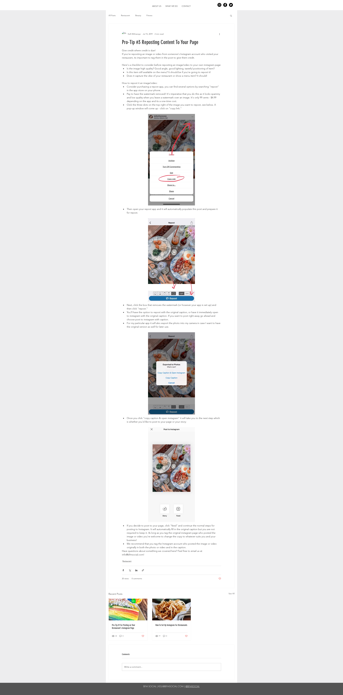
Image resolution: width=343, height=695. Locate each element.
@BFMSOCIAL (192, 686)
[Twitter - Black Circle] (231, 5)
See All (231, 593)
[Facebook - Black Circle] (225, 5)
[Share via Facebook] (123, 570)
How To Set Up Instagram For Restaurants (171, 625)
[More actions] (219, 34)
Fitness (149, 15)
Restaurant (125, 15)
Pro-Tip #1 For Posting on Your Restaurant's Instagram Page (123, 627)
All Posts (112, 15)
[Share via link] (143, 570)
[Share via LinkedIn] (136, 570)
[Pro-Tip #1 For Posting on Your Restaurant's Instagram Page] (128, 609)
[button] (171, 6)
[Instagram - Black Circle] (219, 5)
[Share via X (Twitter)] (129, 570)
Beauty (138, 15)
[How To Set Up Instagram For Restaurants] (171, 609)
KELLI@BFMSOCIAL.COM (170, 686)
